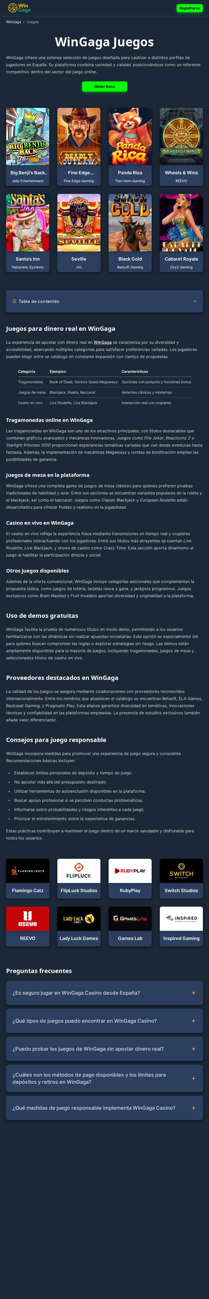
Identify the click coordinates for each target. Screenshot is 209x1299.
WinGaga (103, 342)
